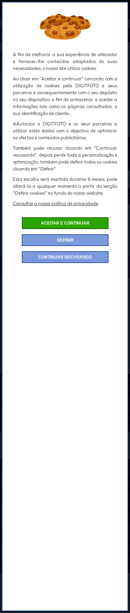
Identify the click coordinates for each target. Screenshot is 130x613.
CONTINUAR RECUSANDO (65, 257)
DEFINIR (65, 240)
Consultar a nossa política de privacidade (55, 203)
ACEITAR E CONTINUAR (65, 223)
